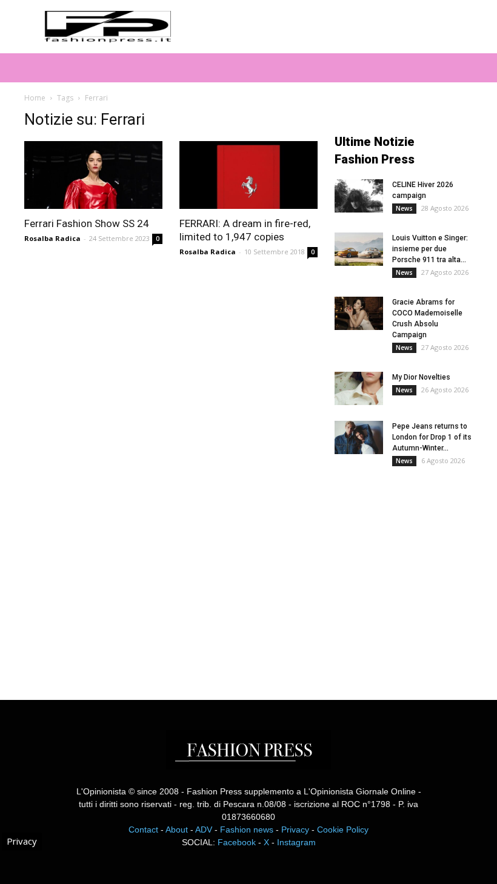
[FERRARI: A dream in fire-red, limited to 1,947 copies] (248, 175)
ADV (203, 829)
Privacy (295, 829)
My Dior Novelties (421, 377)
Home (34, 98)
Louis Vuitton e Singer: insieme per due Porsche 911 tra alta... (430, 249)
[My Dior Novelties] (359, 388)
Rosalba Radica (52, 238)
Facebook (237, 842)
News (404, 208)
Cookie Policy (343, 829)
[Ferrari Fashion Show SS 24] (93, 175)
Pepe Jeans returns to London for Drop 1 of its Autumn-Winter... (432, 437)
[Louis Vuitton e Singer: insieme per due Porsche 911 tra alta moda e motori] (359, 249)
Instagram (296, 842)
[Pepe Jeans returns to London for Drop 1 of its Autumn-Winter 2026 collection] (359, 437)
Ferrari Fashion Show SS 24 (86, 223)
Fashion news (246, 829)
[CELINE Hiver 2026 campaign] (359, 196)
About (176, 829)
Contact (143, 829)
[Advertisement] (416, 574)
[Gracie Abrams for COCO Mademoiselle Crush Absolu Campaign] (359, 313)
